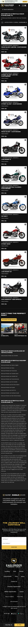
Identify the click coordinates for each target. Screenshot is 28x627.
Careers (21, 591)
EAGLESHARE (8, 576)
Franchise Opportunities (14, 586)
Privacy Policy (20, 596)
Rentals (21, 571)
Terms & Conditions (9, 596)
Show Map (7, 624)
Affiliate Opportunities (10, 591)
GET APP (25, 1)
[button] (14, 39)
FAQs (16, 576)
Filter (20, 624)
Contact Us (14, 581)
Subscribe (14, 547)
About (22, 576)
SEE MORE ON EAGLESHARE (9, 319)
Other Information (14, 601)
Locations (7, 571)
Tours (14, 571)
